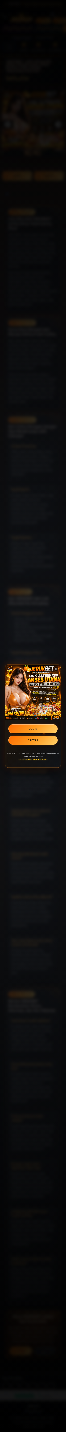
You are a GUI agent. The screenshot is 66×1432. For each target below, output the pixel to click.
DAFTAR (33, 740)
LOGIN (33, 728)
